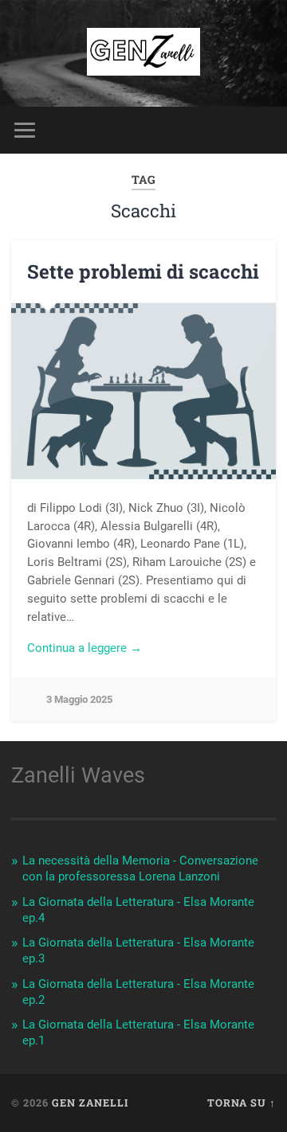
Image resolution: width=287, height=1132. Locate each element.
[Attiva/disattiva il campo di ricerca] (263, 130)
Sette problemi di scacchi (143, 271)
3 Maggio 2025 (79, 699)
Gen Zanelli (90, 1102)
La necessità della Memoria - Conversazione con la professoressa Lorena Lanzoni (140, 868)
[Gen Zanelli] (143, 53)
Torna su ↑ (241, 1102)
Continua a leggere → (84, 648)
